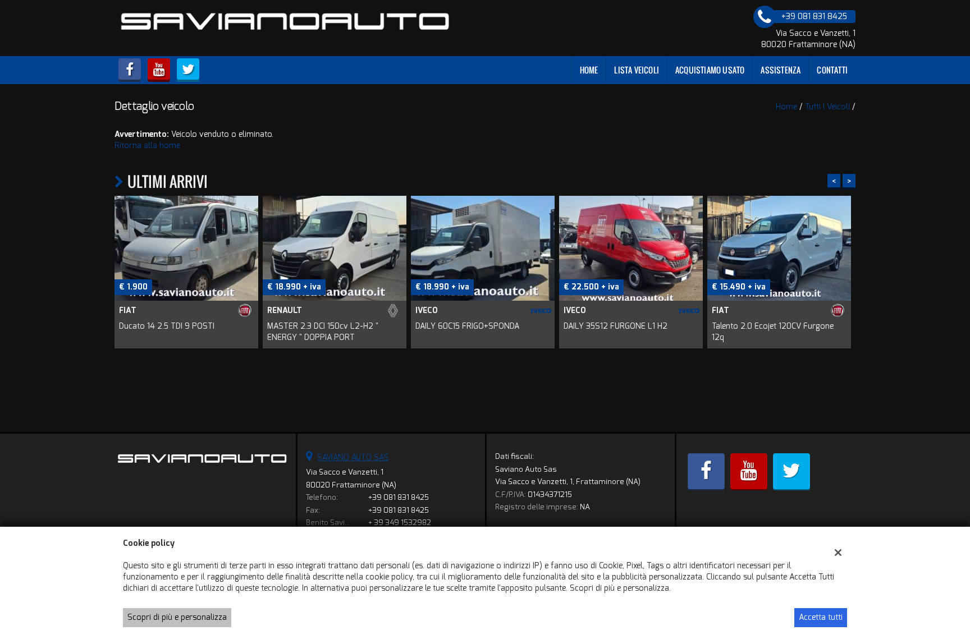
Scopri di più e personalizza (177, 617)
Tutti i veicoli (827, 107)
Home (589, 70)
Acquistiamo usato (709, 70)
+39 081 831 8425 (398, 497)
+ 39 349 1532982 (399, 522)
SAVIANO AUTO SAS (353, 457)
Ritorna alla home (147, 145)
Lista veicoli (636, 70)
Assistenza (780, 70)
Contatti (832, 70)
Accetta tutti (821, 617)
